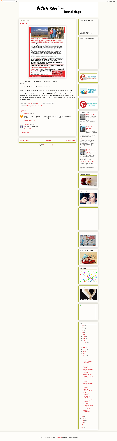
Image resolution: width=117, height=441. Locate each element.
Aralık (84, 334)
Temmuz (85, 345)
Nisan (84, 351)
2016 (83, 325)
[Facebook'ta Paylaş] (51, 103)
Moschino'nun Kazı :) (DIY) (87, 161)
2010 (83, 420)
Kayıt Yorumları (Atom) (49, 145)
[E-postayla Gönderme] (43, 103)
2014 (83, 330)
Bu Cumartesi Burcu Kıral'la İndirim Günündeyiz (88, 407)
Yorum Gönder (26, 132)
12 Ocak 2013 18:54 (29, 129)
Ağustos (85, 342)
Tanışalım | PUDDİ (87, 374)
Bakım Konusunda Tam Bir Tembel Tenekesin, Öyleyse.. (87, 361)
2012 (83, 416)
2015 (83, 328)
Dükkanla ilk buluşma (89, 127)
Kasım (84, 336)
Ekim (84, 338)
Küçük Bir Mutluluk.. (91, 114)
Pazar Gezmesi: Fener (87, 366)
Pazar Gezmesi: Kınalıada (87, 380)
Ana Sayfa (47, 140)
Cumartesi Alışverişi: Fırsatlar (88, 400)
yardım (41, 105)
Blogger (59, 437)
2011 (83, 418)
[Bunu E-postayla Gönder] (47, 103)
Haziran (85, 347)
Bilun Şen (29, 103)
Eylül (84, 340)
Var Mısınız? (86, 403)
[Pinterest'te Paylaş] (53, 103)
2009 (83, 422)
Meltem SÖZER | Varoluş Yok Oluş (87, 390)
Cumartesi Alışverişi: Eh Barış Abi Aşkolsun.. (88, 371)
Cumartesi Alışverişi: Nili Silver (88, 384)
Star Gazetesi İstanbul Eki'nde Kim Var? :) (91, 151)
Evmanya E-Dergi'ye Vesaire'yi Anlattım (88, 377)
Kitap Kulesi (85, 387)
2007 (83, 427)
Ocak (84, 358)
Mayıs (84, 349)
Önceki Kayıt (70, 140)
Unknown (26, 113)
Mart (84, 353)
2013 (83, 332)
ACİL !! (81, 139)
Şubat (84, 355)
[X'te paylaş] (50, 103)
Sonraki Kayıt (24, 140)
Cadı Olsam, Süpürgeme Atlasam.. (86, 412)
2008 (83, 425)
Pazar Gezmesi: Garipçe (87, 397)
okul (26, 105)
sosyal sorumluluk (33, 105)
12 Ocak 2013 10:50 (29, 120)
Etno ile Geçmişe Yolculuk (87, 393)
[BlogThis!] (48, 103)
